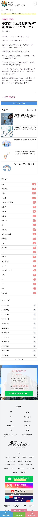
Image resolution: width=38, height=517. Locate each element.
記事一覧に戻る (10, 97)
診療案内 (31, 457)
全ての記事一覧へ (19, 103)
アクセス (20, 464)
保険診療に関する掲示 (7, 505)
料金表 (24, 457)
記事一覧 (8, 10)
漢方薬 (27, 430)
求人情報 (15, 472)
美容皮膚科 (28, 461)
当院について (16, 457)
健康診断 (20, 461)
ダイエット (27, 426)
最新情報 (6, 468)
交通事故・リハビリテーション (10, 435)
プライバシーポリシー (17, 505)
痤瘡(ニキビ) (27, 417)
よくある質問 (29, 464)
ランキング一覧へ (32, 110)
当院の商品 (22, 472)
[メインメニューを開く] (35, 3)
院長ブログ (20, 468)
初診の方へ (7, 457)
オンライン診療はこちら (20, 510)
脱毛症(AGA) (27, 421)
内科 (11, 421)
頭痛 (11, 412)
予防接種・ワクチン (10, 464)
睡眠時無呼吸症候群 (27, 434)
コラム (13, 468)
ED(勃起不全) (10, 426)
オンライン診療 (11, 461)
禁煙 (11, 430)
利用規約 (25, 505)
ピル (11, 417)
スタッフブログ (30, 468)
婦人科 (27, 412)
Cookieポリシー (31, 505)
